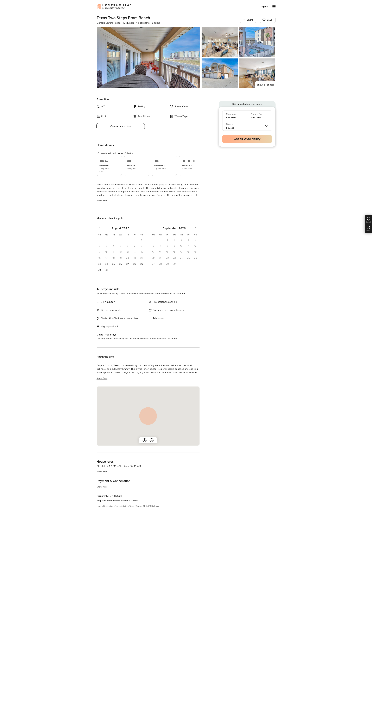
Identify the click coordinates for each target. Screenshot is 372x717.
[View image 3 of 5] (257, 42)
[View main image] (148, 57)
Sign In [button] (264, 6)
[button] (113, 264)
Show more (102, 200)
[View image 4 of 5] (220, 73)
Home (99, 506)
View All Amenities (120, 126)
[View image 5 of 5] (257, 73)
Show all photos (265, 84)
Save (269, 19)
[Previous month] (99, 228)
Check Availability (247, 139)
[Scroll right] (198, 165)
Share (250, 19)
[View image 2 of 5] (220, 42)
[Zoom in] (144, 440)
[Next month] (195, 228)
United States (122, 506)
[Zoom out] (151, 440)
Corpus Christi (142, 506)
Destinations (109, 506)
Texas (131, 506)
